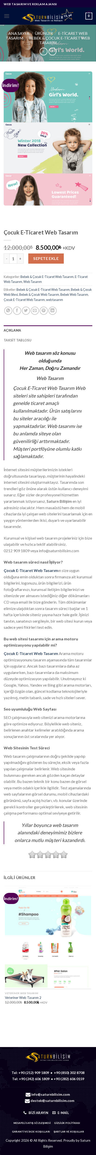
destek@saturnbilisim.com (52, 1100)
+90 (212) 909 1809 (33, 1073)
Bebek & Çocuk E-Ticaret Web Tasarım (47, 277)
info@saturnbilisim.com (50, 1094)
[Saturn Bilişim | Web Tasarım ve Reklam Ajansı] (47, 16)
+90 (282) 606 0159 (69, 1079)
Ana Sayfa (18, 33)
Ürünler (44, 33)
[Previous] (8, 210)
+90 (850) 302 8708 (69, 1073)
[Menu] (7, 16)
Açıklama (12, 330)
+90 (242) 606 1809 (34, 1079)
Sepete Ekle (46, 258)
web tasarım (54, 300)
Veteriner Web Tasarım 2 (23, 998)
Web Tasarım (32, 282)
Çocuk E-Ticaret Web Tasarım (24, 300)
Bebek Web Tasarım (74, 294)
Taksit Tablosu (18, 340)
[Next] (22, 210)
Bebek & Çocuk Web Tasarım (39, 294)
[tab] (48, 330)
